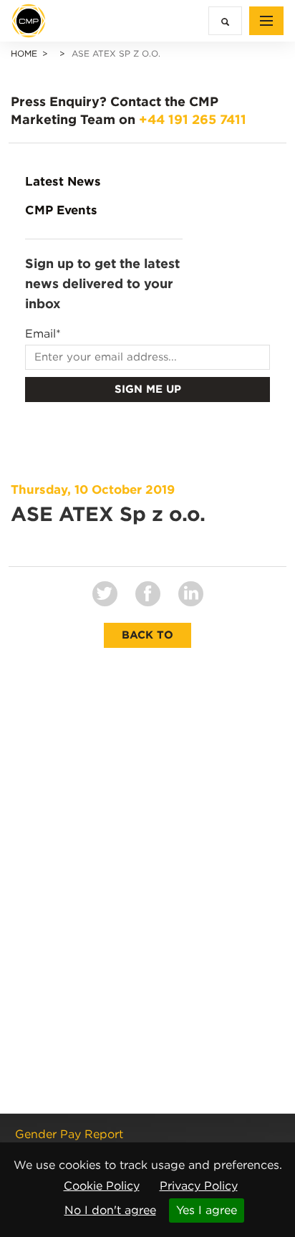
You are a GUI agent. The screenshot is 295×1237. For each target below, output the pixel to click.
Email (43, 334)
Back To (147, 635)
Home (24, 53)
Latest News (63, 181)
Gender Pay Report (69, 1134)
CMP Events (61, 210)
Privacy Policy (199, 1186)
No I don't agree (110, 1210)
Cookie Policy (102, 1186)
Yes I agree (206, 1210)
